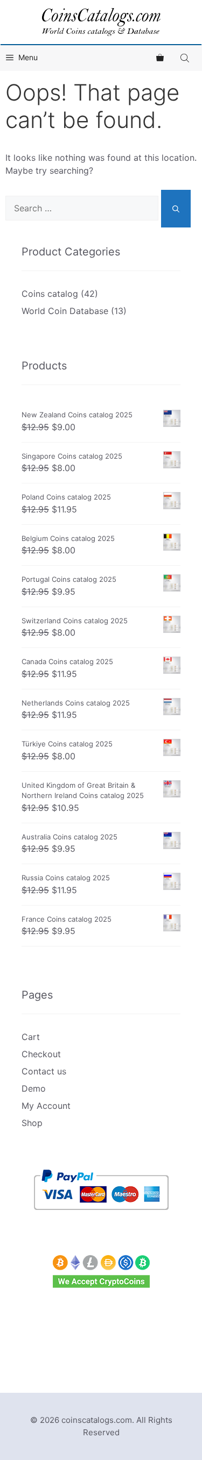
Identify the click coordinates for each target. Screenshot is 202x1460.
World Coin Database (65, 310)
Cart (31, 1036)
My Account (46, 1105)
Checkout (41, 1054)
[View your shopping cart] (160, 57)
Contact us (44, 1071)
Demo (34, 1088)
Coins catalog (50, 293)
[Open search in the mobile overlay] (185, 58)
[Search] (176, 208)
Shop (32, 1122)
